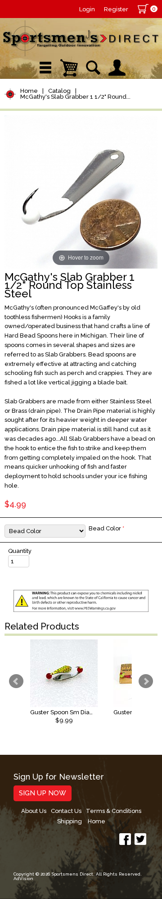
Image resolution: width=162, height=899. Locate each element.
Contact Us (66, 811)
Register (116, 9)
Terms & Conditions (113, 811)
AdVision (23, 878)
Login (87, 9)
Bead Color (106, 528)
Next (146, 681)
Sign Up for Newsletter (59, 777)
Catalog (59, 91)
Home (29, 91)
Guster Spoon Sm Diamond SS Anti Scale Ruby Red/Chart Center (64, 712)
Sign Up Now (42, 793)
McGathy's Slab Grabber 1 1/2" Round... (75, 97)
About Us (33, 811)
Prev (16, 681)
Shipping (69, 821)
